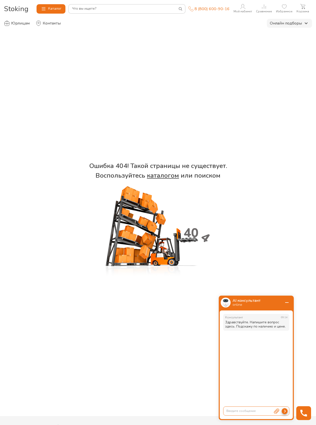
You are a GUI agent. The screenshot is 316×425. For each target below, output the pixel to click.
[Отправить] (285, 411)
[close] (287, 302)
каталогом (163, 175)
